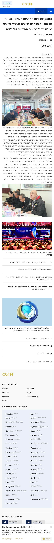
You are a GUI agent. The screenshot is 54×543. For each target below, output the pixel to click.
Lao (34, 413)
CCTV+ (5, 401)
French (12, 460)
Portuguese (39, 443)
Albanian (12, 413)
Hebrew (11, 477)
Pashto (36, 447)
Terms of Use (19, 539)
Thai (34, 481)
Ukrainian (39, 490)
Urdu (34, 494)
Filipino (11, 456)
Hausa (11, 473)
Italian (11, 494)
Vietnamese (39, 499)
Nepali (35, 430)
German (12, 464)
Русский (5, 396)
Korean (12, 503)
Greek (12, 469)
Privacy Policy (6, 539)
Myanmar (39, 426)
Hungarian (13, 486)
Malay (38, 417)
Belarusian (14, 422)
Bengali (11, 426)
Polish (36, 439)
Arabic (11, 417)
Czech (11, 443)
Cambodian (12, 435)
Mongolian (38, 422)
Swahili (37, 473)
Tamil (35, 477)
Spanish (37, 469)
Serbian (37, 460)
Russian (37, 456)
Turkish (36, 486)
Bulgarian (14, 430)
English (5, 388)
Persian (37, 435)
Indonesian (16, 490)
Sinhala (36, 464)
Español (30, 388)
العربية (29, 392)
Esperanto (13, 452)
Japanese (13, 499)
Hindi (10, 481)
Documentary (32, 396)
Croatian (12, 439)
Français (5, 392)
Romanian (38, 452)
